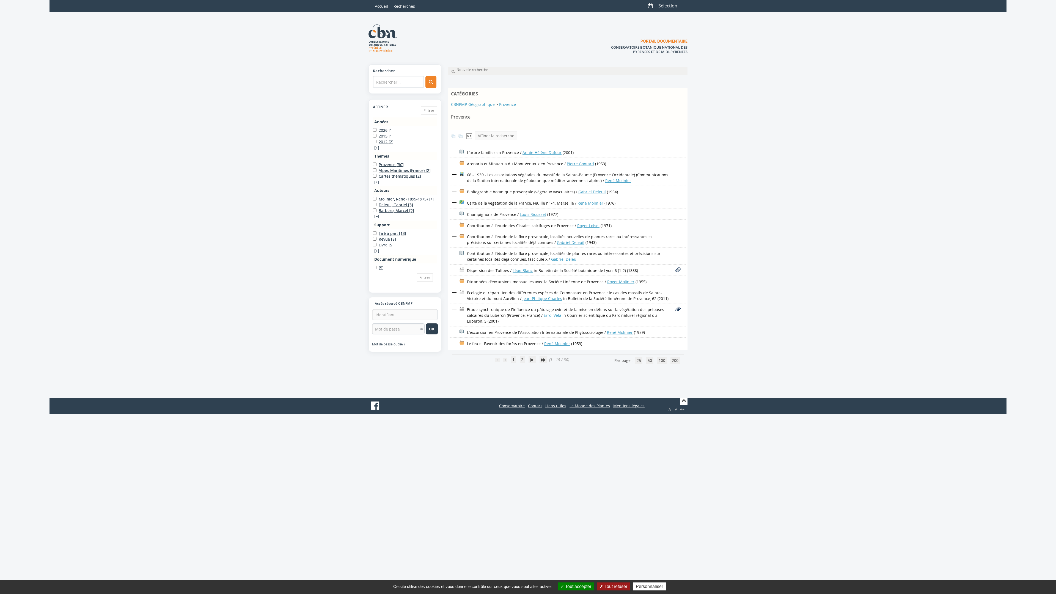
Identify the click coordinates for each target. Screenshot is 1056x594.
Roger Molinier (620, 281)
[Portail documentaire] (385, 38)
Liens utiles (555, 405)
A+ (682, 409)
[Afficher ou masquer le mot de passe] (421, 329)
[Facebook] (375, 405)
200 (675, 360)
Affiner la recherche (496, 135)
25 (639, 360)
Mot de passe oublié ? (388, 344)
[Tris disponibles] (469, 135)
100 (662, 360)
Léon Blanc (523, 270)
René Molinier (618, 180)
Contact (535, 405)
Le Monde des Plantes (590, 405)
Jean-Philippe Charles (542, 298)
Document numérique (395, 259)
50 (650, 360)
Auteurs (381, 190)
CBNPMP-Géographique (473, 104)
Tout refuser (615, 586)
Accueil (381, 6)
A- (670, 409)
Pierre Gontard (580, 163)
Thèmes (381, 156)
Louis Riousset (533, 214)
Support (382, 224)
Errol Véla (552, 315)
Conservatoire (512, 405)
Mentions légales (629, 405)
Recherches (404, 6)
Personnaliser (649, 586)
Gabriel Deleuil (592, 191)
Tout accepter (577, 586)
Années (381, 121)
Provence (507, 104)
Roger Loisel (588, 225)
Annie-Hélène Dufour (542, 152)
